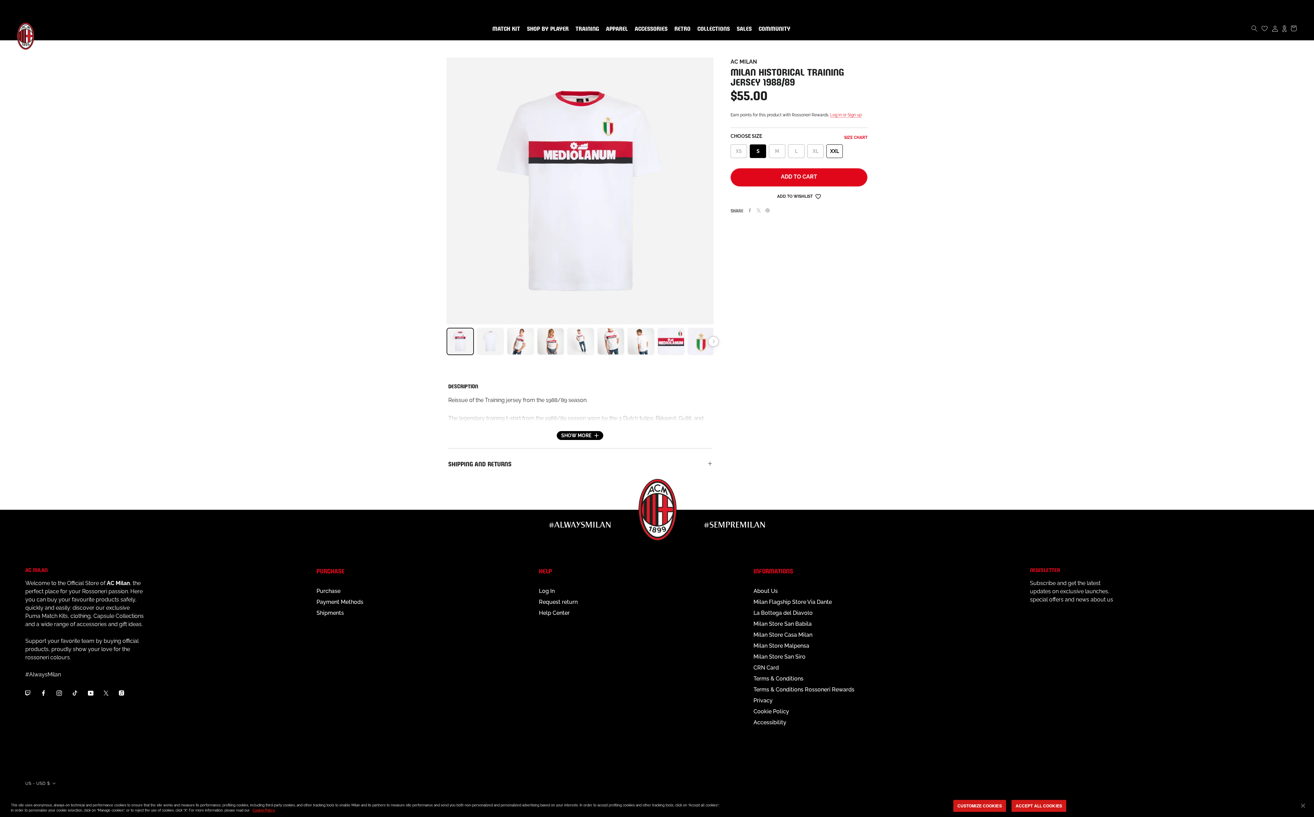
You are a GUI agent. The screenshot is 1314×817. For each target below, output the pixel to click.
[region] (657, 806)
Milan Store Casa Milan (782, 635)
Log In (547, 591)
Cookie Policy (771, 711)
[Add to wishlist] (818, 196)
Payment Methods (340, 602)
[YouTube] (90, 692)
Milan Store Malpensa (781, 646)
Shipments (330, 613)
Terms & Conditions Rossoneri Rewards (803, 689)
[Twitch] (27, 692)
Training (586, 29)
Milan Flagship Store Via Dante (792, 602)
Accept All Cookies (1039, 806)
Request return (558, 602)
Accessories (650, 29)
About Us (765, 591)
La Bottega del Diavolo (783, 613)
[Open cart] (1294, 28)
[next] (713, 341)
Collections (712, 29)
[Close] (1303, 805)
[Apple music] (121, 692)
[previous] (446, 341)
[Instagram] (59, 692)
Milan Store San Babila (782, 624)
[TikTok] (75, 692)
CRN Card (766, 667)
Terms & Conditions (778, 678)
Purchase (328, 591)
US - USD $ (37, 783)
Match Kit (505, 29)
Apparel (615, 29)
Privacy (763, 700)
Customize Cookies (979, 806)
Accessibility (769, 722)
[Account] (1275, 28)
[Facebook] (750, 210)
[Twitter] (759, 210)
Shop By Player (548, 29)
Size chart (855, 137)
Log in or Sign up (846, 115)
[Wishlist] (1265, 28)
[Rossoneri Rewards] (1284, 28)
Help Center (554, 613)
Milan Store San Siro (779, 656)
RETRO (681, 29)
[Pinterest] (767, 210)
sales (743, 29)
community (773, 29)
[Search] (1254, 28)
